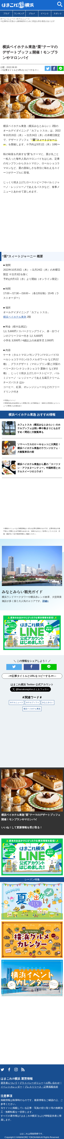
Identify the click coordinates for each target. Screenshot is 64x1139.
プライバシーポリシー (31, 1083)
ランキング (19, 13)
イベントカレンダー (11, 1087)
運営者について (9, 1083)
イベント (45, 13)
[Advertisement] (32, 31)
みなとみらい (47, 702)
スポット (58, 13)
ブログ (6, 13)
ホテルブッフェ (32, 702)
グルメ (32, 13)
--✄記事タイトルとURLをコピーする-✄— (19, 70)
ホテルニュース (16, 702)
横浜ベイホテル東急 (14, 316)
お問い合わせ (52, 1083)
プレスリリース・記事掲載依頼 (41, 1087)
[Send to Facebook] (54, 68)
